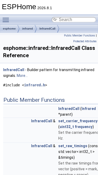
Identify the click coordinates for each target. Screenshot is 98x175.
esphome (9, 28)
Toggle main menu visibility (6, 19)
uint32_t (67, 127)
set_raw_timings (72, 146)
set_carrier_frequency (77, 121)
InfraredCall (47, 28)
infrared (27, 28)
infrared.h (34, 85)
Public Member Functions (79, 35)
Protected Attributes (85, 41)
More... (22, 75)
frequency (84, 127)
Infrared (89, 109)
